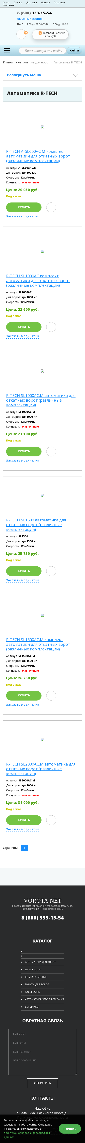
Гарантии (59, 2)
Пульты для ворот (37, 984)
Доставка (31, 2)
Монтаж (45, 2)
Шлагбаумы (33, 969)
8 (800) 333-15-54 (42, 917)
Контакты (8, 5)
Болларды (32, 1006)
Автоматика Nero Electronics (44, 999)
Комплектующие (36, 977)
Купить (24, 207)
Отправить (42, 1083)
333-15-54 (34, 13)
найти (74, 50)
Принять (69, 1129)
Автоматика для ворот (34, 62)
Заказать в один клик (22, 216)
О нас (6, 2)
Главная (8, 62)
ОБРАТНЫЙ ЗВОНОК (29, 19)
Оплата (18, 2)
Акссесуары (32, 992)
